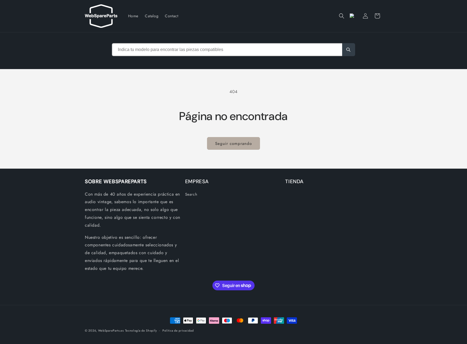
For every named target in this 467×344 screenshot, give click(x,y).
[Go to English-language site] (353, 16)
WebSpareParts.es (111, 330)
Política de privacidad (178, 330)
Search (191, 194)
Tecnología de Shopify (141, 330)
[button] (342, 16)
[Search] (348, 49)
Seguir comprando (233, 144)
